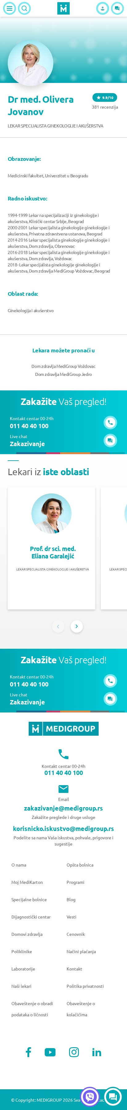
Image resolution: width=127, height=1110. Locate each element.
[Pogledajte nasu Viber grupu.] (90, 1097)
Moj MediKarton (27, 882)
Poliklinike (21, 951)
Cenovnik (76, 934)
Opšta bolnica (80, 864)
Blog (71, 899)
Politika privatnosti (85, 986)
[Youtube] (50, 1052)
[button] (117, 8)
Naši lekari (21, 986)
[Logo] (63, 8)
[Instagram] (74, 1052)
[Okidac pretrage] (24, 8)
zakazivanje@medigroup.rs (63, 808)
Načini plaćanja (81, 951)
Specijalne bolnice (29, 899)
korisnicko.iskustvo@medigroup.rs (63, 828)
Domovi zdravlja (27, 934)
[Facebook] (28, 1052)
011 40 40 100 (63, 772)
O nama (18, 864)
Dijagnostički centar (31, 916)
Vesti (71, 916)
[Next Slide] (77, 626)
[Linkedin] (96, 1052)
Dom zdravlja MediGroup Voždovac (63, 366)
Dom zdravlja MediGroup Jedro (63, 374)
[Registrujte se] (102, 8)
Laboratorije (23, 968)
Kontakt (74, 968)
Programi (75, 882)
